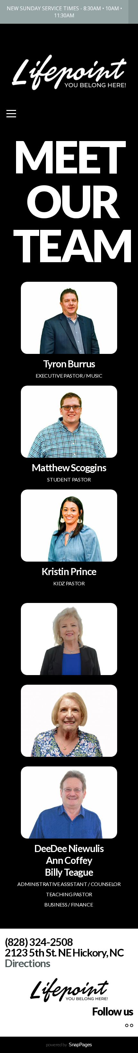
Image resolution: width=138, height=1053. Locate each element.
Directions (27, 963)
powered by (69, 1044)
